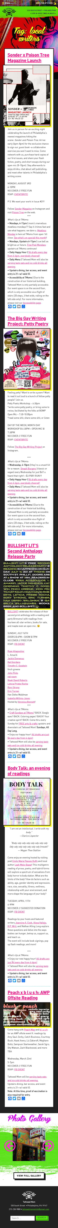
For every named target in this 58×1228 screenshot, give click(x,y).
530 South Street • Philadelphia (41, 10)
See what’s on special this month (30, 238)
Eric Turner (13, 691)
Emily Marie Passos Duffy (25, 861)
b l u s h (44, 1030)
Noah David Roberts (17, 680)
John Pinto (13, 673)
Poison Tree (18, 212)
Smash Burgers (28, 469)
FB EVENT (19, 644)
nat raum (12, 677)
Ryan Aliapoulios (16, 651)
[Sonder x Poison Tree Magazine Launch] (29, 95)
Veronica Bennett (26, 702)
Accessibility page (32, 303)
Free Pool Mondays (36, 245)
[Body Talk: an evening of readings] (29, 802)
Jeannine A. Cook (23, 923)
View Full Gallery (29, 1175)
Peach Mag (29, 1030)
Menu (7, 3)
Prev (9, 1146)
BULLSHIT (13, 612)
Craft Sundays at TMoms (21, 713)
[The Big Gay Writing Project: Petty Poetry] (29, 359)
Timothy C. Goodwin (17, 666)
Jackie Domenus (16, 658)
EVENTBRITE (21, 194)
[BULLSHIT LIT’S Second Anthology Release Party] (29, 585)
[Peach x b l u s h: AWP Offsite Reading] (29, 1014)
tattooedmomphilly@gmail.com (35, 1209)
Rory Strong (13, 687)
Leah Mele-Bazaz (23, 865)
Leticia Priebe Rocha (18, 684)
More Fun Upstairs (44, 3)
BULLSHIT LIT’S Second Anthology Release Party (25, 551)
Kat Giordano (14, 662)
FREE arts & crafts (28, 724)
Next (48, 1146)
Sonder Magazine (23, 209)
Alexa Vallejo (39, 923)
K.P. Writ (12, 926)
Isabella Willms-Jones (19, 698)
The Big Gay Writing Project (28, 447)
